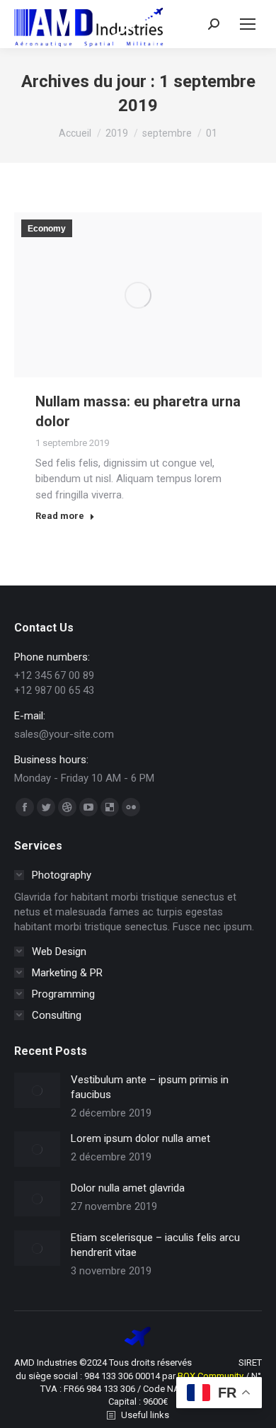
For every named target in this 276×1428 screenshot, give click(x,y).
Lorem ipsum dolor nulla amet (140, 1138)
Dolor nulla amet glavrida (128, 1188)
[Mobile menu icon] (248, 24)
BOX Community (212, 1376)
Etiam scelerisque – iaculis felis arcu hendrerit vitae (155, 1245)
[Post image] (37, 1090)
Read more (59, 515)
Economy (47, 229)
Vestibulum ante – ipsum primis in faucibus (150, 1087)
